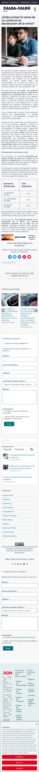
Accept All (19, 768)
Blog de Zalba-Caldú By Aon (31, 702)
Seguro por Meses (9, 528)
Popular (7, 449)
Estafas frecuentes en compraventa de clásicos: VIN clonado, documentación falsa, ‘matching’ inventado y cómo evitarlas (29, 316)
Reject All (19, 763)
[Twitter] (15, 564)
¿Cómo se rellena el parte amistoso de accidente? (17, 478)
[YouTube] (24, 564)
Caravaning (7, 503)
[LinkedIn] (18, 564)
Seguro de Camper (19, 691)
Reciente (19, 449)
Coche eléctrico (8, 512)
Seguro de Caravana (19, 699)
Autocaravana (8, 495)
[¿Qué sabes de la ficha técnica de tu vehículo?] (5, 455)
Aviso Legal (6, 719)
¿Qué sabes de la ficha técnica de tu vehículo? (22, 456)
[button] (3, 310)
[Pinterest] (27, 564)
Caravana (6, 499)
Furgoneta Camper (10, 516)
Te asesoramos (8, 532)
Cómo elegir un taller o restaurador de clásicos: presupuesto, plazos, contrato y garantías (10, 314)
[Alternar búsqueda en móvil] (35, 10)
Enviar (9, 424)
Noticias (6, 524)
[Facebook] (12, 564)
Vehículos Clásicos (9, 536)
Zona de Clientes (31, 690)
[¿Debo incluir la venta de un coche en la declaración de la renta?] (5, 466)
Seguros (31, 679)
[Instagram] (21, 564)
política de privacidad (27, 637)
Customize (19, 757)
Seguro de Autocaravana (19, 683)
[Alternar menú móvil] (35, 8)
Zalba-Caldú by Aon (9, 262)
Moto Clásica (7, 520)
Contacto (31, 695)
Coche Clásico (8, 507)
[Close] (36, 724)
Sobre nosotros (31, 684)
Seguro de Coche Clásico (19, 708)
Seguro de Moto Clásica (19, 717)
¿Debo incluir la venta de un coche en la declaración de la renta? (22, 467)
